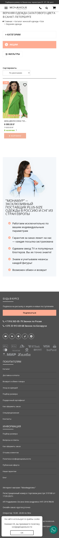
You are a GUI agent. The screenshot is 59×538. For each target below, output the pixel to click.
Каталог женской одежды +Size (29, 21)
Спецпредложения (11, 412)
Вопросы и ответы (11, 440)
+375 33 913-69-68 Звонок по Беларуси (26, 325)
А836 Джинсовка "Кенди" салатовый (15, 121)
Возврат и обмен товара (14, 381)
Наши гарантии (9, 471)
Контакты (7, 419)
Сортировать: (10, 68)
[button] (9, 115)
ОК (22, 532)
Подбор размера (10, 394)
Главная (8, 21)
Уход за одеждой (10, 388)
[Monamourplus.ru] (18, 7)
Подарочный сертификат (14, 400)
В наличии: (9, 130)
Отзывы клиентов (11, 452)
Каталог (6, 369)
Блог (5, 477)
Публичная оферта (11, 465)
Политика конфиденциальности (17, 459)
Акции (14, 44)
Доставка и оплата (11, 375)
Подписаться (29, 312)
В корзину (15, 135)
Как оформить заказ (12, 406)
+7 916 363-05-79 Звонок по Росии (23, 321)
